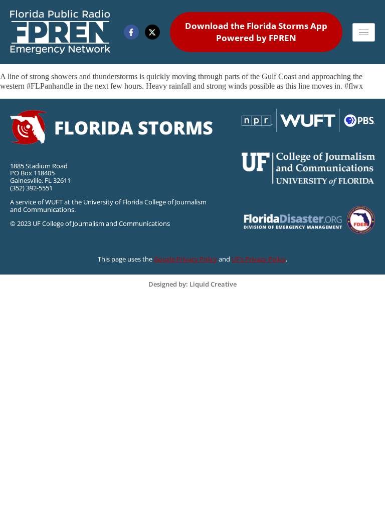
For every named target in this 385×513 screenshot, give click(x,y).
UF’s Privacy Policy (259, 259)
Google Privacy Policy (185, 259)
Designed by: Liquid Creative (192, 284)
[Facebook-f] (131, 32)
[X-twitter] (152, 32)
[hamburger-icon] (363, 32)
